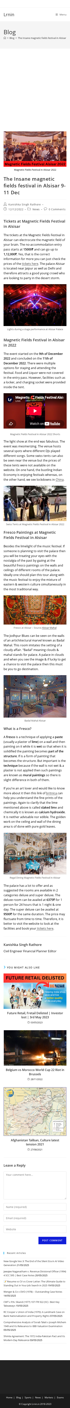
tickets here (30, 264)
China (60, 480)
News (36, 209)
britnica (52, 793)
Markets (49, 1397)
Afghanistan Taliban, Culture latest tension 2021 (35, 1142)
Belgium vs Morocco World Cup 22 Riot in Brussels (35, 1072)
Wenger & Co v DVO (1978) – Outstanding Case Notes (33, 1291)
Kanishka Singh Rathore (24, 204)
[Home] (5, 38)
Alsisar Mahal (49, 627)
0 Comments (57, 209)
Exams (60, 1397)
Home (9, 1397)
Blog (18, 1397)
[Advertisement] (35, 95)
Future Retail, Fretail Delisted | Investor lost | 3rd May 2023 (35, 1015)
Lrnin (9, 14)
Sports (28, 1397)
